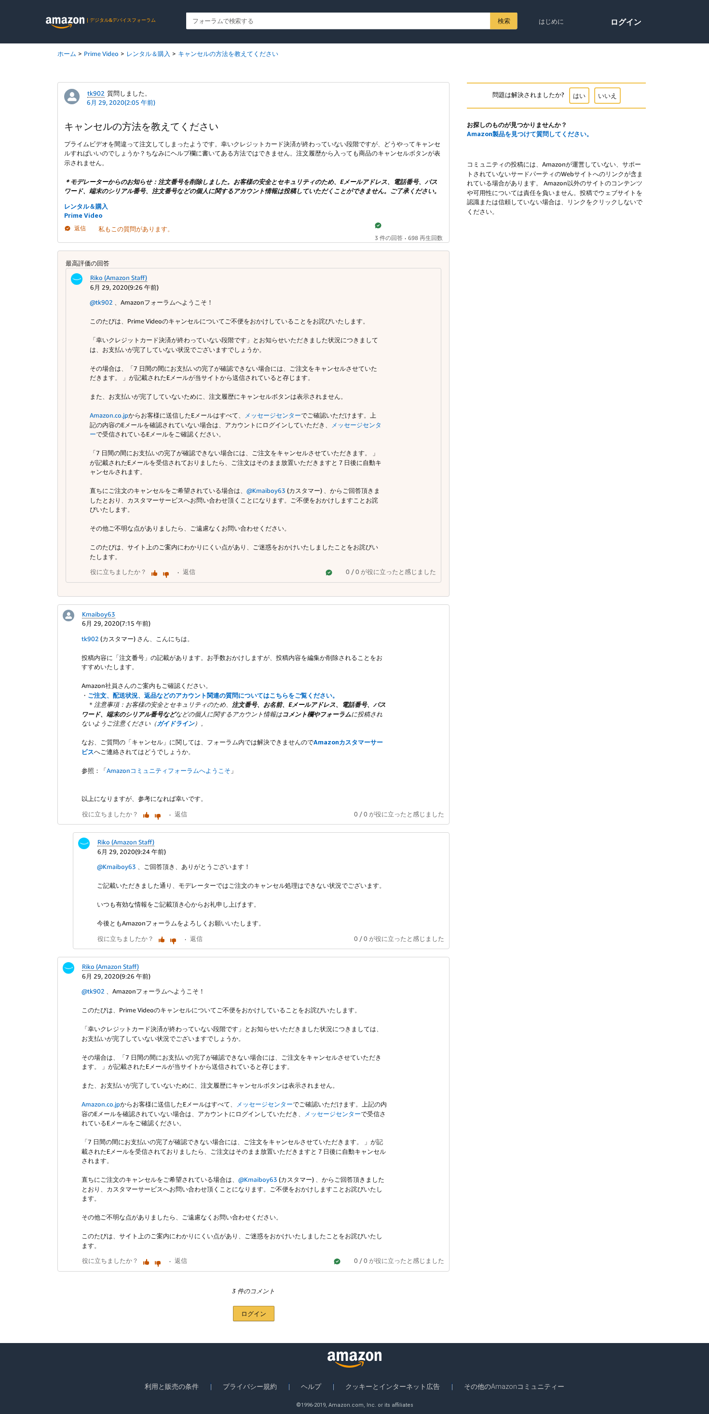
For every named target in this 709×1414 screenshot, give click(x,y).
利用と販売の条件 (172, 1386)
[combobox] (352, 21)
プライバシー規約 (250, 1386)
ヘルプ (311, 1386)
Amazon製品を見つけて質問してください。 (530, 134)
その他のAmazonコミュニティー (514, 1386)
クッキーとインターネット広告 (392, 1386)
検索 (504, 21)
